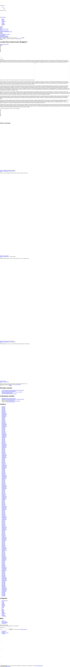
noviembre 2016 (4, 507)
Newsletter (3, 633)
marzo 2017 (3, 503)
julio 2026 (3, 407)
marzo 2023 (3, 441)
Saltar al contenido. (3, 17)
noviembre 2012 (4, 548)
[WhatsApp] (35, 48)
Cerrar (3, 18)
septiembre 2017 (4, 498)
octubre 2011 (4, 558)
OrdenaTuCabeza (8, 666)
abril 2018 (3, 492)
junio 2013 (3, 542)
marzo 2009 (3, 585)
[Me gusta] (0, 57)
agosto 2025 (4, 416)
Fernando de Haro (6, 44)
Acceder (3, 620)
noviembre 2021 (4, 455)
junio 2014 (3, 532)
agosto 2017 (4, 499)
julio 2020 (3, 469)
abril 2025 (3, 420)
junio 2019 (3, 480)
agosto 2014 (4, 530)
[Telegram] (35, 49)
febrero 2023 (4, 442)
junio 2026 (3, 408)
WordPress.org (4, 623)
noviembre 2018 (4, 486)
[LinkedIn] (35, 47)
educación (1, 36)
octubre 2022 (4, 446)
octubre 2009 (4, 579)
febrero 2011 (4, 565)
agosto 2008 (4, 591)
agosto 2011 (4, 560)
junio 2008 (3, 593)
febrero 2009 (4, 586)
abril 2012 (3, 553)
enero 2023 (3, 443)
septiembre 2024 (4, 426)
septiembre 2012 (4, 550)
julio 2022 (3, 448)
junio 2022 (3, 449)
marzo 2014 (3, 534)
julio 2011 (3, 561)
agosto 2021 (4, 458)
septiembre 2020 (4, 467)
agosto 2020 (4, 468)
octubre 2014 (4, 528)
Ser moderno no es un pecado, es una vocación (7, 341)
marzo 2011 (3, 564)
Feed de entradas (4, 621)
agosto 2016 (4, 509)
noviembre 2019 (4, 476)
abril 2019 (3, 482)
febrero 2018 (4, 494)
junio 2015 (3, 521)
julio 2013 (3, 541)
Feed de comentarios (5, 622)
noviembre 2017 (4, 496)
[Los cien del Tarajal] (27, 380)
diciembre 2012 (4, 547)
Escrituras (3, 605)
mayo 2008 (3, 594)
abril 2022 (3, 451)
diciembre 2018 (4, 485)
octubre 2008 (4, 589)
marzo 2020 (3, 472)
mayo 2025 (3, 419)
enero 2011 (3, 566)
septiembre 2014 (4, 529)
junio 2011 (3, 562)
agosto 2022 (4, 447)
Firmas (3, 20)
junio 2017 (3, 501)
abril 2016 (3, 513)
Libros (5, 30)
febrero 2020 (4, 473)
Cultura (3, 23)
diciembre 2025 (4, 413)
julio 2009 (3, 582)
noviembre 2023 (4, 434)
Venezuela (6, 36)
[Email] (35, 50)
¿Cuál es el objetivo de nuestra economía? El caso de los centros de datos (13, 390)
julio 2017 (3, 500)
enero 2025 (3, 422)
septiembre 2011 (4, 559)
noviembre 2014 (4, 527)
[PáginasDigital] (9, 15)
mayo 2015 (3, 522)
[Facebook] (35, 110)
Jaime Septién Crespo (5, 398)
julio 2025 (3, 417)
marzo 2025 (3, 421)
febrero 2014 (4, 535)
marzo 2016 (3, 514)
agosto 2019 (4, 478)
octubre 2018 (4, 487)
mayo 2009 (3, 583)
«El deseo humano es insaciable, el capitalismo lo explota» (15, 399)
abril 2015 (3, 523)
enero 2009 (3, 587)
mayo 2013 (3, 543)
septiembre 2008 (4, 590)
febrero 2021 (4, 463)
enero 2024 (3, 433)
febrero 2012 (4, 555)
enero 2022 (3, 453)
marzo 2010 (3, 575)
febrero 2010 (4, 576)
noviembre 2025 (4, 414)
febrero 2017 (4, 504)
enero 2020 (3, 474)
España (4, 36)
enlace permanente (18, 384)
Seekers (3, 24)
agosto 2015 (4, 520)
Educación (7, 31)
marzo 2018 (3, 493)
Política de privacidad (5, 632)
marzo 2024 (3, 431)
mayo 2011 (3, 563)
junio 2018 (3, 490)
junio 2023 (3, 439)
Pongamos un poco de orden (4, 255)
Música (7, 30)
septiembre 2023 (4, 436)
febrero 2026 (4, 411)
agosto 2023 (4, 437)
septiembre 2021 (4, 457)
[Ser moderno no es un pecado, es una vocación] (35, 340)
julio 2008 (3, 592)
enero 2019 (3, 484)
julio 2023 (3, 438)
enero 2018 (3, 495)
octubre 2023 (4, 435)
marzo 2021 (3, 462)
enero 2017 (3, 505)
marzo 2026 (3, 410)
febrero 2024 (4, 432)
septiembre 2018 (4, 488)
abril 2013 (3, 544)
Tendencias (1, 31)
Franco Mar (3, 399)
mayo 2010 (3, 573)
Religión (3, 612)
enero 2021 (3, 464)
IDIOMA (1, 627)
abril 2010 (3, 574)
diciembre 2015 (4, 516)
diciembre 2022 (4, 444)
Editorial (3, 19)
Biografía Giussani (5, 600)
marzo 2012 (3, 554)
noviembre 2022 (4, 445)
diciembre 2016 (4, 506)
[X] (35, 46)
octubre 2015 (4, 518)
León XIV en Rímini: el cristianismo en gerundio (7, 170)
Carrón (3, 22)
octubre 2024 (4, 425)
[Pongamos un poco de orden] (35, 254)
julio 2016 (3, 510)
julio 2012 (3, 551)
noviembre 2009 (4, 578)
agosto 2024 (4, 427)
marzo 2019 (3, 483)
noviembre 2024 (4, 424)
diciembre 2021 (4, 454)
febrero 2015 (4, 525)
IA (9, 31)
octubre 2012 (4, 549)
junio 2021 (3, 459)
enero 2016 (3, 515)
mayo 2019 (3, 481)
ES (4, 7)
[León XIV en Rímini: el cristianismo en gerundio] (35, 169)
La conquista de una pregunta (10, 401)
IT (4, 8)
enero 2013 (3, 546)
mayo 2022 (3, 450)
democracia (5, 34)
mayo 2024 (3, 429)
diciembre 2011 (4, 557)
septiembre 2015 (4, 519)
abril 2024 (3, 430)
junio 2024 (3, 428)
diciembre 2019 (4, 475)
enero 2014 (3, 536)
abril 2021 (3, 461)
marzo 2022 (3, 452)
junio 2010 (3, 572)
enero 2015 (3, 526)
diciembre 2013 (4, 537)
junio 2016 (3, 511)
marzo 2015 (3, 524)
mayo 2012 (3, 552)
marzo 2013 (3, 545)
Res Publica (3, 21)
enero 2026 (3, 412)
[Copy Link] (35, 51)
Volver (20, 38)
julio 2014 (3, 531)
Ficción (3, 30)
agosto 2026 (4, 406)
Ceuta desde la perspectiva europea (7, 392)
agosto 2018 (4, 489)
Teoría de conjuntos (12, 398)
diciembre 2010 (4, 567)
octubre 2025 (4, 415)
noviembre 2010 (4, 568)
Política (3, 611)
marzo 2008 (3, 595)
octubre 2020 (4, 466)
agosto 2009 (4, 581)
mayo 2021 (3, 460)
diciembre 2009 (4, 577)
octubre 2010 (4, 569)
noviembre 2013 (4, 538)
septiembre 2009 (4, 580)
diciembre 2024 (4, 423)
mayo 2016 (3, 512)
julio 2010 (3, 571)
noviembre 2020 (4, 465)
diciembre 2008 (4, 588)
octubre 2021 (4, 456)
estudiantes (8, 34)
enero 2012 (3, 556)
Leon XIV (1, 34)
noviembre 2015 (4, 517)
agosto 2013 (4, 540)
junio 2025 (3, 418)
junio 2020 (3, 470)
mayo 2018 (3, 491)
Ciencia (4, 31)
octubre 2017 (4, 497)
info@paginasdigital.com (39, 665)
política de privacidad (23, 629)
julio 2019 (3, 479)
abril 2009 (3, 584)
